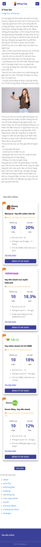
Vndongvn (7, 513)
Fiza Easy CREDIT (9, 506)
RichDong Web (9, 487)
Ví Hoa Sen (15, 13)
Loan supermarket (10, 498)
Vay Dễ (6, 502)
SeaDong (6, 491)
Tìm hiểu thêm (10, 255)
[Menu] (4, 3)
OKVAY (5, 480)
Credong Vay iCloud (11, 509)
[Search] (37, 3)
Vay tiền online (8, 535)
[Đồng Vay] (20, 4)
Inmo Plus (7, 483)
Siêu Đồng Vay (9, 494)
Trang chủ (6, 13)
